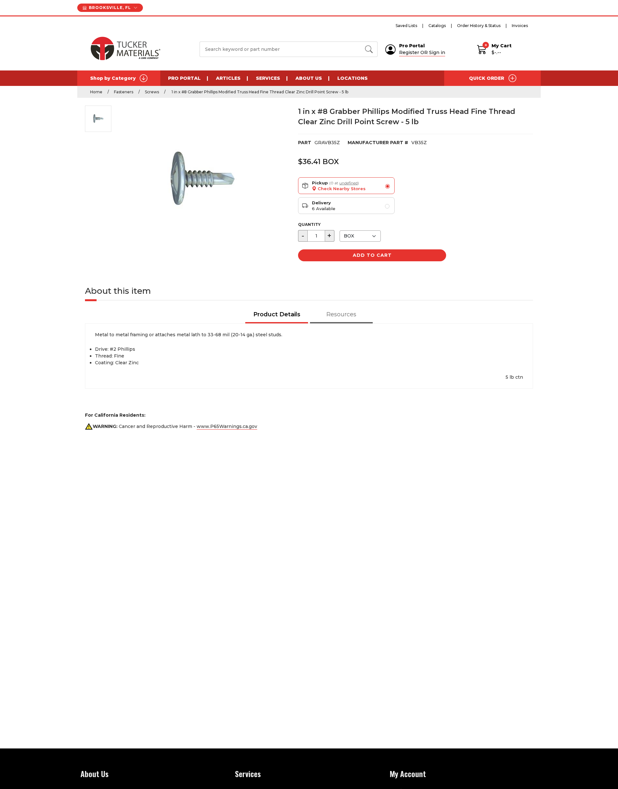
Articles (228, 78)
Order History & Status (479, 25)
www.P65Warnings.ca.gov (227, 426)
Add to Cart (372, 255)
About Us (308, 78)
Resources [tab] (341, 314)
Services (268, 78)
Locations (352, 78)
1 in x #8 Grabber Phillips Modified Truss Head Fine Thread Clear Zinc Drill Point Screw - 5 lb (259, 91)
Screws (152, 91)
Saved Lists (406, 25)
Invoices (520, 25)
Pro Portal (184, 78)
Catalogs (437, 25)
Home (96, 91)
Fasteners (123, 91)
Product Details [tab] (276, 314)
